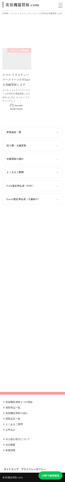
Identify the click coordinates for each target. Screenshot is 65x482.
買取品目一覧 (32, 132)
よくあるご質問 (32, 172)
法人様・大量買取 (32, 145)
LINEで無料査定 (50, 475)
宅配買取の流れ (32, 158)
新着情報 (10, 450)
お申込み (10, 429)
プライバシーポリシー (33, 469)
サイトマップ (11, 469)
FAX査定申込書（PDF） (32, 185)
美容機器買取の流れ (17, 413)
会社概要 (10, 444)
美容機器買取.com (12, 477)
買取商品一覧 (13, 407)
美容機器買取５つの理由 (19, 402)
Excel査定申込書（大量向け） (32, 199)
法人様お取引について (18, 439)
